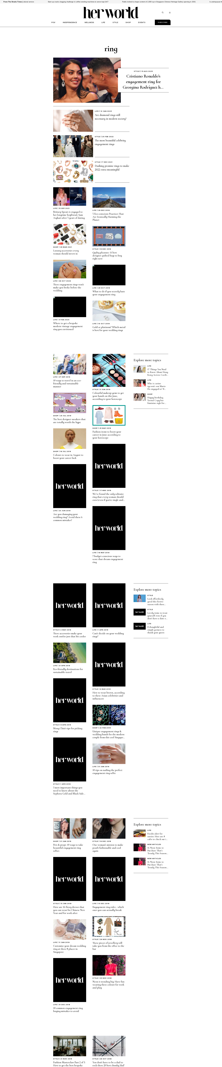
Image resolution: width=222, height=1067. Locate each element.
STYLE (115, 22)
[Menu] (170, 13)
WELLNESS (89, 22)
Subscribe (163, 22)
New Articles (154, 844)
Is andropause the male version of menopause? (178, 2)
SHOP (128, 22)
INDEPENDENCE (70, 22)
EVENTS (141, 22)
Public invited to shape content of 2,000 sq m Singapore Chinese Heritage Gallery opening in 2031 (109, 2)
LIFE (103, 22)
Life (97, 111)
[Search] (163, 13)
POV (53, 22)
